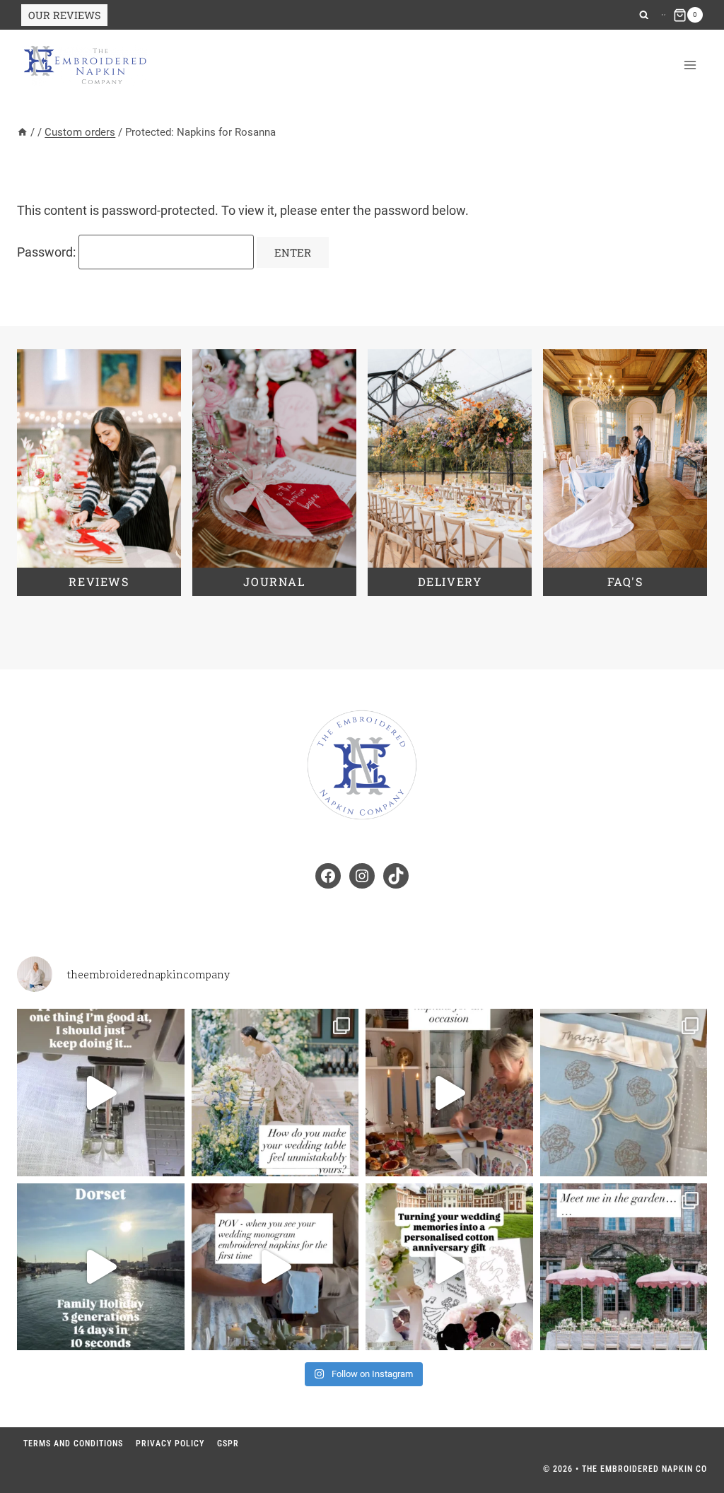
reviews (99, 581)
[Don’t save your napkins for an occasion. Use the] (449, 1092)
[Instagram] (662, 14)
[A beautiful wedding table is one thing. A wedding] (275, 1092)
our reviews (64, 15)
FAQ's (625, 581)
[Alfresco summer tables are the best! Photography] (624, 1267)
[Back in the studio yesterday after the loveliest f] (101, 1267)
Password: (47, 252)
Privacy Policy (170, 1443)
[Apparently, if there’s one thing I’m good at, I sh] (101, 1092)
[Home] (22, 132)
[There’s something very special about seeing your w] (275, 1267)
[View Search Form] (644, 15)
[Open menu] (690, 65)
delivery (450, 581)
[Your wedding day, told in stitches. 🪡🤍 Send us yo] (449, 1267)
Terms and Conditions (73, 1443)
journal (274, 581)
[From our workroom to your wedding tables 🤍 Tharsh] (624, 1092)
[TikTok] (664, 14)
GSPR (228, 1443)
